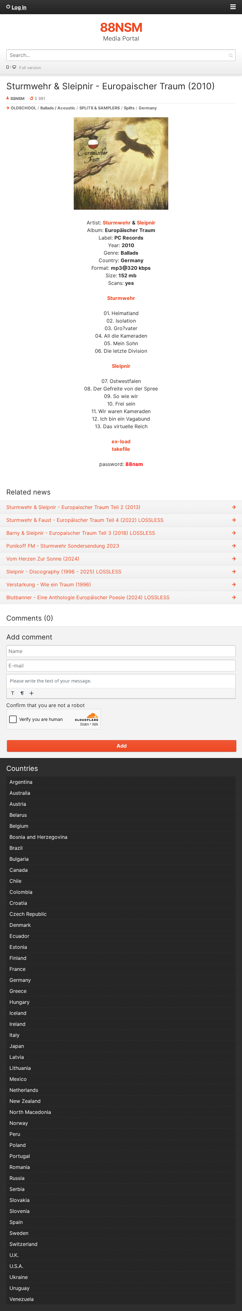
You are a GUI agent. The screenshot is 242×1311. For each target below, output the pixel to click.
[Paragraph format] (22, 693)
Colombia (20, 892)
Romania (19, 1167)
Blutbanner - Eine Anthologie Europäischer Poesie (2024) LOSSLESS (88, 597)
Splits (129, 108)
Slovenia (19, 1211)
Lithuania (20, 1068)
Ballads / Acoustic (57, 108)
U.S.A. (16, 1266)
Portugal (19, 1156)
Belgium (18, 826)
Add (122, 746)
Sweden (18, 1233)
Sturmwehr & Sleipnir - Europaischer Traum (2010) (110, 86)
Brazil (16, 848)
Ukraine (18, 1277)
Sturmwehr (117, 222)
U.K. (14, 1255)
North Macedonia (30, 1112)
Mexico (18, 1079)
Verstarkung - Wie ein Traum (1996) (48, 584)
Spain (16, 1222)
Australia (19, 793)
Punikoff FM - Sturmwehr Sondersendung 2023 (62, 546)
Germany (148, 108)
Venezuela (21, 1299)
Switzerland (23, 1244)
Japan (16, 1046)
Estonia (18, 947)
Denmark (20, 925)
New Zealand (25, 1101)
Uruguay (19, 1288)
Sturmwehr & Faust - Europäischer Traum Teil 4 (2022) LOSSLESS (85, 520)
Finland (17, 958)
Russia (17, 1178)
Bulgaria (19, 859)
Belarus (18, 815)
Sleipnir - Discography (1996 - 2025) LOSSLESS (63, 571)
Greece (17, 991)
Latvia (16, 1057)
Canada (18, 870)
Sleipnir (146, 222)
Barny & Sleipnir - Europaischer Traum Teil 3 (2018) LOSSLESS (80, 533)
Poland (17, 1145)
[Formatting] (12, 693)
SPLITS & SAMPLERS (99, 108)
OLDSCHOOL (23, 108)
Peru (14, 1134)
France (17, 969)
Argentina (20, 782)
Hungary (19, 1002)
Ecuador (19, 936)
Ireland (17, 1024)
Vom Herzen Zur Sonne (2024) (42, 559)
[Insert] (31, 693)
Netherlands (23, 1090)
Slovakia (19, 1200)
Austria (17, 804)
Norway (18, 1123)
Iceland (17, 1013)
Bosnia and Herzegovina (38, 837)
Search (230, 55)
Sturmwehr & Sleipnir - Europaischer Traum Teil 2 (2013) (73, 507)
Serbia (17, 1189)
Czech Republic (28, 914)
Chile (15, 881)
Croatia (18, 903)
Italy (14, 1035)
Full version (30, 67)
